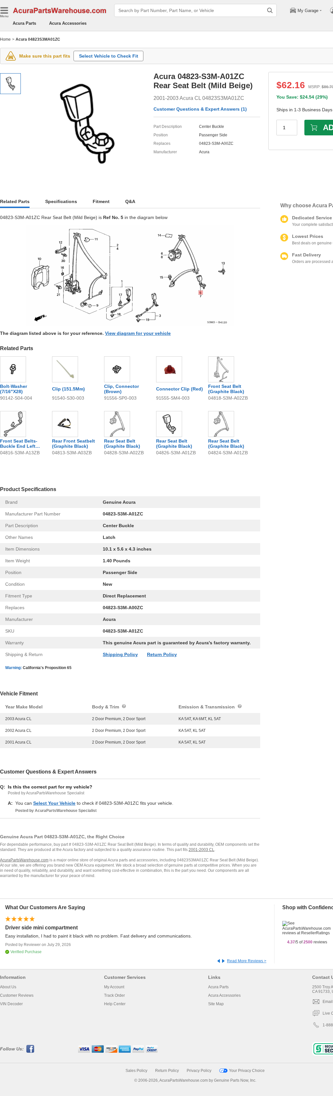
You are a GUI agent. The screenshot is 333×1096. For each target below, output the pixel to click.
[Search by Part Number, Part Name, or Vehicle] (270, 10)
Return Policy (162, 654)
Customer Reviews (16, 995)
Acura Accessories (68, 23)
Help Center (115, 1004)
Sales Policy (136, 1070)
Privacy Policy (199, 1070)
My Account (114, 987)
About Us (8, 987)
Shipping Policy (120, 654)
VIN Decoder (11, 1004)
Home (5, 39)
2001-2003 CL (201, 849)
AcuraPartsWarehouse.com (24, 860)
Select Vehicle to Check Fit (108, 56)
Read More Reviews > (246, 961)
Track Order (114, 995)
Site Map (216, 1004)
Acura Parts (24, 23)
